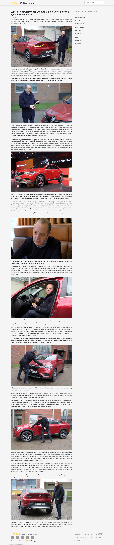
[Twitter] (22, 537)
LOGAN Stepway (80, 27)
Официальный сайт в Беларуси (24, 541)
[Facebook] (12, 537)
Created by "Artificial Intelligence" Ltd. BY (17, 544)
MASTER (78, 44)
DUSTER (78, 30)
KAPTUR (78, 34)
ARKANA (78, 37)
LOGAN (77, 20)
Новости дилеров (80, 17)
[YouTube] (17, 537)
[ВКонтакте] (27, 537)
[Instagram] (32, 537)
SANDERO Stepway (81, 24)
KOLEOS (78, 40)
